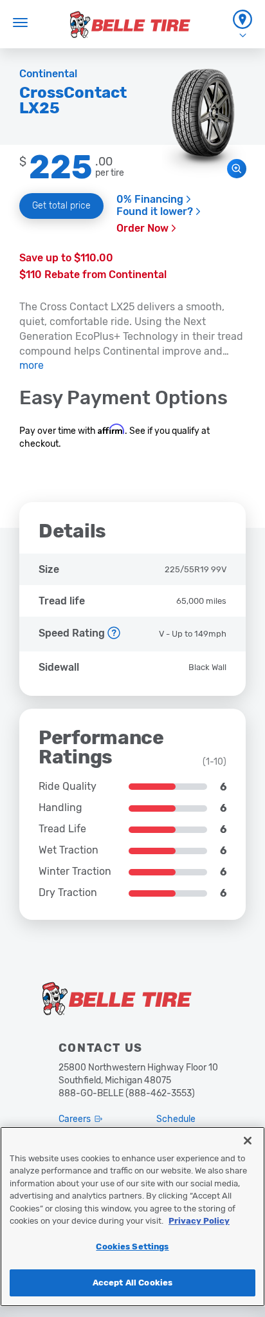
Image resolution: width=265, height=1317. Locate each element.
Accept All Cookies (132, 1282)
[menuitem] (242, 24)
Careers (75, 1119)
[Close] (247, 1140)
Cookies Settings (132, 1246)
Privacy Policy (199, 1221)
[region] (132, 1216)
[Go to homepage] (130, 24)
